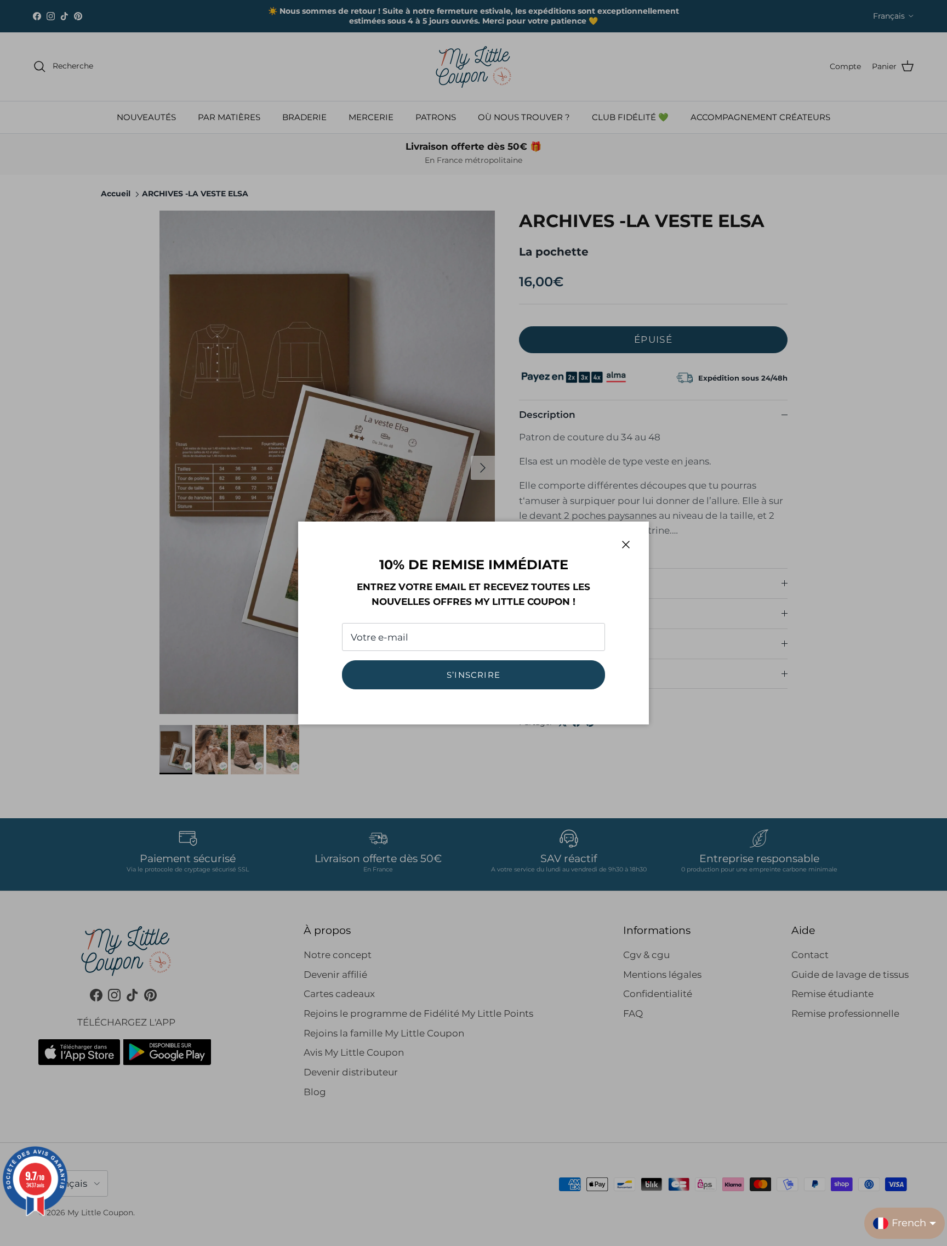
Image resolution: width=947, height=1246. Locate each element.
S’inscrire (473, 675)
